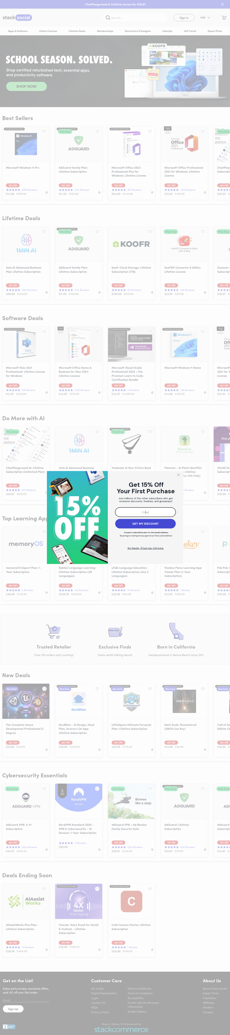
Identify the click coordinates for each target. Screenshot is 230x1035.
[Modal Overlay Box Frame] (115, 517)
